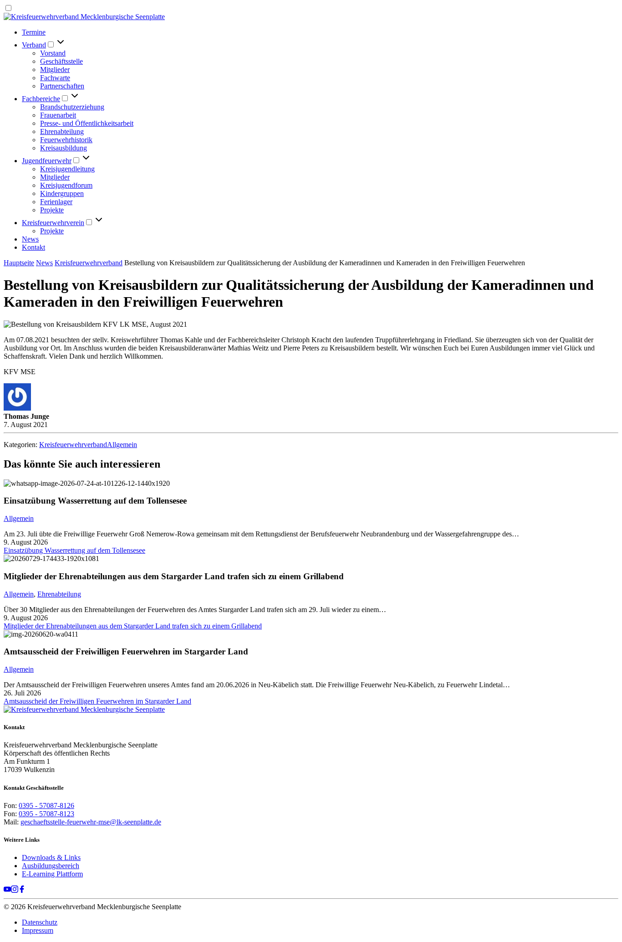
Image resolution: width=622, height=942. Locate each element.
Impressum (37, 930)
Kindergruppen (62, 193)
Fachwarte (55, 78)
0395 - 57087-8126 (46, 805)
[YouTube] (7, 890)
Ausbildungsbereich (50, 866)
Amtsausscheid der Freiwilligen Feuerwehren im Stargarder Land (97, 701)
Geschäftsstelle (61, 61)
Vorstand (53, 53)
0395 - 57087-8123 (46, 814)
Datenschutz (39, 922)
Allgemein (122, 444)
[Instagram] (14, 890)
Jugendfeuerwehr (46, 161)
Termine (34, 32)
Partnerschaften (62, 86)
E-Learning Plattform (52, 874)
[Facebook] (21, 890)
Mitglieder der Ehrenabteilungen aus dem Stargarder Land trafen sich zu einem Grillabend (133, 626)
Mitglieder (55, 69)
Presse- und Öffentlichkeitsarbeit (86, 123)
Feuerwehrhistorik (66, 140)
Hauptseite (19, 263)
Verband (34, 45)
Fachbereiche (41, 99)
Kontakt (33, 247)
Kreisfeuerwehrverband (88, 263)
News (30, 239)
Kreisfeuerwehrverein (53, 222)
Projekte (52, 210)
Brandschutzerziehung (72, 107)
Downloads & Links (51, 857)
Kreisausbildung (63, 148)
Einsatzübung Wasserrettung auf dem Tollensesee (74, 550)
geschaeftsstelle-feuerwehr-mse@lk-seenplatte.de (90, 822)
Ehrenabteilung (62, 131)
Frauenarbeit (58, 115)
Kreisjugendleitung (67, 169)
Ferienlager (56, 202)
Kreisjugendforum (66, 185)
